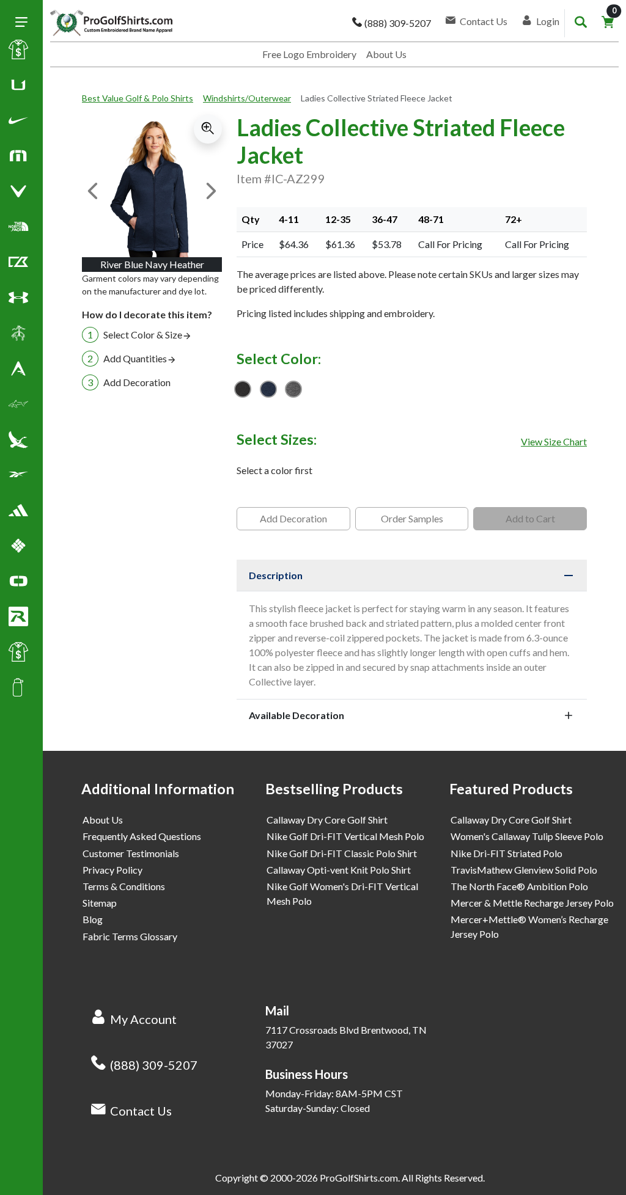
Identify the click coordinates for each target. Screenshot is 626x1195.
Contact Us (141, 1110)
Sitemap (100, 902)
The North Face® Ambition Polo (519, 886)
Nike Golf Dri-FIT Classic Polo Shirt (342, 853)
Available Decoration (296, 715)
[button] (18, 123)
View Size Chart (554, 441)
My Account (143, 1019)
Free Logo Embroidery (309, 54)
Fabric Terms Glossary (130, 936)
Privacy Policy (112, 869)
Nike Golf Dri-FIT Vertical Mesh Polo (345, 836)
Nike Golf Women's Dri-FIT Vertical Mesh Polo (342, 893)
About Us (386, 54)
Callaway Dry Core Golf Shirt (327, 819)
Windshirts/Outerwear (247, 98)
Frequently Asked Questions (142, 836)
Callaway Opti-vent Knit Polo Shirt (339, 869)
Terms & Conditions (124, 886)
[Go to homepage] (111, 23)
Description (276, 575)
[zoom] (208, 129)
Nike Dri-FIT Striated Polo (506, 853)
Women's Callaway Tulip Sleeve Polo (527, 836)
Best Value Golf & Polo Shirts (137, 98)
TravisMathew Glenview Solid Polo (524, 869)
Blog (93, 919)
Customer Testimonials (131, 853)
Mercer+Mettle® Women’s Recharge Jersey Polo (529, 926)
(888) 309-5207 (153, 1065)
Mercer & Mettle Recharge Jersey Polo (532, 902)
